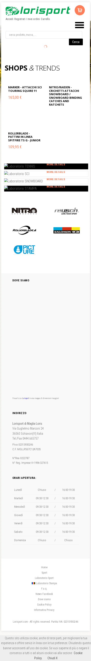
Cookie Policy (44, 604)
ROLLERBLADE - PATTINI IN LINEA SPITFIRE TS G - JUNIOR (24, 136)
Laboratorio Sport (44, 578)
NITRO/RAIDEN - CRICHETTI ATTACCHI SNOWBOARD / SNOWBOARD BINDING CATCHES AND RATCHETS (65, 96)
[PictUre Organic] (24, 249)
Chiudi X (52, 658)
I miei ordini (33, 19)
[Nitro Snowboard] (24, 211)
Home (44, 567)
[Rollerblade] (24, 230)
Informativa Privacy (44, 610)
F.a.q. (44, 588)
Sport (44, 572)
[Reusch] (67, 211)
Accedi (9, 19)
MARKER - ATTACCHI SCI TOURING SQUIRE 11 (25, 89)
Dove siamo (44, 599)
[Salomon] (67, 230)
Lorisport (38, 11)
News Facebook (44, 594)
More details (56, 164)
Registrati (19, 19)
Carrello (45, 19)
